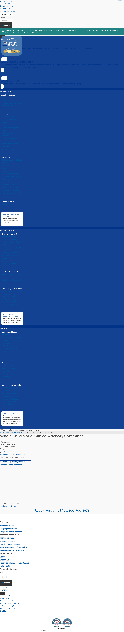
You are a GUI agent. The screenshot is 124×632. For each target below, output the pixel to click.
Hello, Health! (5, 566)
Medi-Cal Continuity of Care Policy (13, 547)
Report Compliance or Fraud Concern (14, 563)
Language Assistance (8, 529)
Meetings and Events (6, 451)
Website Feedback (76, 631)
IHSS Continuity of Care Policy (12, 550)
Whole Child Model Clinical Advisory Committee (20, 455)
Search (2, 18)
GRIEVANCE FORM (7, 538)
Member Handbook (7, 541)
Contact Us (4, 560)
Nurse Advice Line (7, 526)
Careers (3, 557)
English (3, 14)
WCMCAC (3, 455)
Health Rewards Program (10, 544)
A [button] (1, 587)
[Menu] (2, 593)
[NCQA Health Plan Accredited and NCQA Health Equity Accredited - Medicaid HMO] (62, 628)
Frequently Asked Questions (11, 532)
